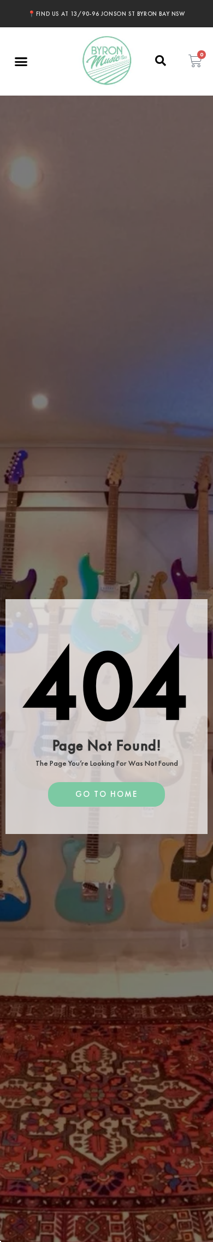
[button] (21, 61)
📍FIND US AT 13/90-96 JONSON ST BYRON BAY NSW (106, 13)
